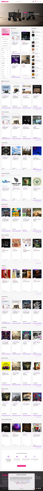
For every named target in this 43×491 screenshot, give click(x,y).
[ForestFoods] (26, 181)
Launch (5, 34)
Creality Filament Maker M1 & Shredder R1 (5, 97)
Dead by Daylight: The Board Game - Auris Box (5, 220)
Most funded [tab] (7, 298)
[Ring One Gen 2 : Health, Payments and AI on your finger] (26, 120)
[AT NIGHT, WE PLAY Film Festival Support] (6, 274)
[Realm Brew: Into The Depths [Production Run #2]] (37, 304)
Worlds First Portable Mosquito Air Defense (26, 97)
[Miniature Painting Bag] (37, 335)
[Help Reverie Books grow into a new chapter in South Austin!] (6, 181)
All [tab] (11, 30)
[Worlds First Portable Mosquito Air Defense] (26, 89)
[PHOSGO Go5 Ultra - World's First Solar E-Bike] (25, 36)
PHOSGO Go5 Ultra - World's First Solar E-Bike (25, 44)
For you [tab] (3, 113)
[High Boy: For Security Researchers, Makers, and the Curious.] (15, 59)
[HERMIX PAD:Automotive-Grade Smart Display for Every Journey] (37, 120)
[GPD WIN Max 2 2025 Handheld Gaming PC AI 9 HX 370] (16, 89)
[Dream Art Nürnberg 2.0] (16, 181)
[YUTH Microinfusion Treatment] (26, 243)
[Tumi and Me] (16, 243)
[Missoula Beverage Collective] (37, 181)
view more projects (27, 78)
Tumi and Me (15, 250)
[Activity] (35, 1)
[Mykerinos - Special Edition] (37, 212)
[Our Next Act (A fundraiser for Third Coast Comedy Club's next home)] (16, 150)
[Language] (33, 1)
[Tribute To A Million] (37, 274)
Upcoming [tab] (6, 113)
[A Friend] (25, 59)
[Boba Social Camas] (26, 274)
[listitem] (6, 50)
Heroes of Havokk (36, 250)
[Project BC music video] (6, 243)
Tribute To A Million (36, 281)
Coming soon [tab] (4, 267)
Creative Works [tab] (21, 30)
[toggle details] (20, 53)
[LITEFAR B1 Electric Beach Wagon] (16, 120)
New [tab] (7, 267)
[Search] (16, 1)
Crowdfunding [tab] (10, 113)
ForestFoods (25, 188)
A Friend (23, 66)
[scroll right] (29, 30)
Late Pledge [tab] (14, 113)
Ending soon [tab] (18, 113)
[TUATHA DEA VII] (6, 150)
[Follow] (3, 247)
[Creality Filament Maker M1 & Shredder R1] (6, 89)
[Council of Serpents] (26, 335)
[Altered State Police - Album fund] (37, 150)
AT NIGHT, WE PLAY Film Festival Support (5, 282)
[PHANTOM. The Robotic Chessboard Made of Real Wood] (37, 89)
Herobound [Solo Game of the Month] (16, 220)
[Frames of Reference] (26, 150)
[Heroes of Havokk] (37, 243)
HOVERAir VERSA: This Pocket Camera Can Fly (15, 44)
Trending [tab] (3, 298)
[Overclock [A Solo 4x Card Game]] (26, 212)
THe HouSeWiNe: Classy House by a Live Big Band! (5, 343)
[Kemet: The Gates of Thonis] (16, 335)
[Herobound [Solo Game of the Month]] (16, 212)
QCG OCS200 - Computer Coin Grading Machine (16, 282)
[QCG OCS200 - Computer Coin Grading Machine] (16, 274)
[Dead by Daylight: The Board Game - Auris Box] (6, 212)
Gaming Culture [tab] (26, 30)
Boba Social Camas (26, 281)
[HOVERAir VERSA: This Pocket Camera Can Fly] (15, 36)
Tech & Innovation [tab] (15, 30)
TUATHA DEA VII (5, 158)
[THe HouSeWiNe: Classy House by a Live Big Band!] (6, 335)
